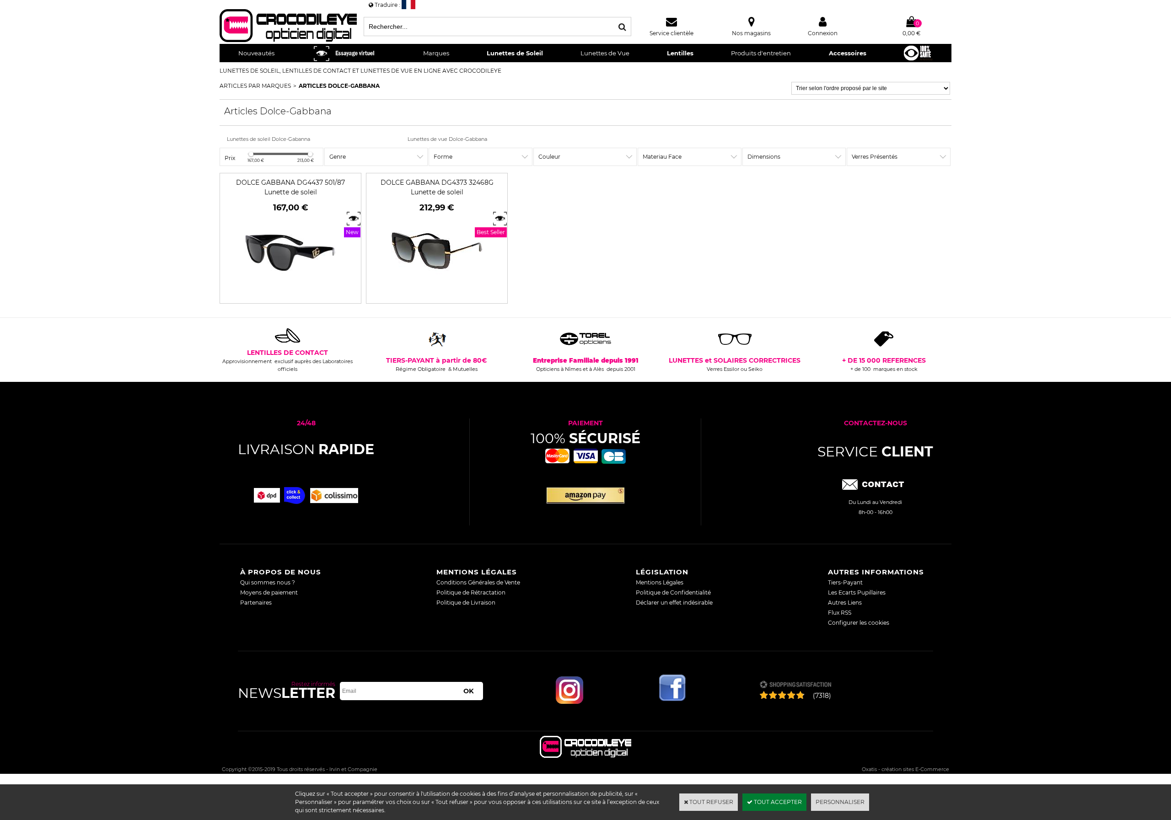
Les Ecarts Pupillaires (857, 592)
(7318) (822, 695)
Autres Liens (845, 602)
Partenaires (256, 602)
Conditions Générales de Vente (478, 582)
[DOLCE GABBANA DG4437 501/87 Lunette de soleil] (290, 294)
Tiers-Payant (845, 582)
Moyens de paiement (269, 592)
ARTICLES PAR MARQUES (255, 85)
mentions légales (476, 572)
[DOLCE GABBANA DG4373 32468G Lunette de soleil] (437, 294)
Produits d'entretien (761, 53)
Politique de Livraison (465, 602)
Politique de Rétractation (470, 592)
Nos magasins (751, 33)
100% (585, 438)
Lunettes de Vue (604, 53)
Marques (436, 53)
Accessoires (847, 53)
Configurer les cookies (858, 622)
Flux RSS (839, 612)
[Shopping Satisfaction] (795, 685)
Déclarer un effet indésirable (674, 602)
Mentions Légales (659, 582)
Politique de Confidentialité (673, 592)
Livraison (306, 449)
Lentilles (680, 53)
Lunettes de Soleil (515, 53)
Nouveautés (256, 53)
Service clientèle (671, 33)
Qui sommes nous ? (267, 582)
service (875, 451)
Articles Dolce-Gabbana (339, 85)
